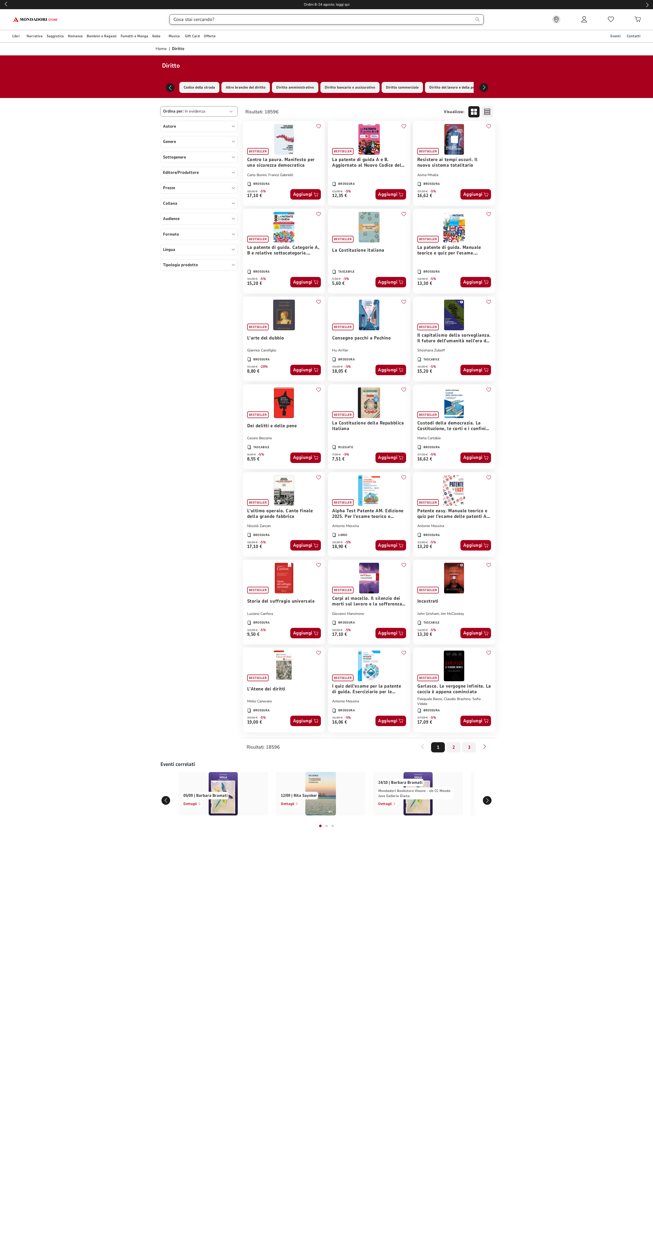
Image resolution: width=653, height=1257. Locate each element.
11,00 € (252, 366)
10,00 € (252, 630)
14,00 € (422, 278)
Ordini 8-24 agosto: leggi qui (326, 4)
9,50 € (253, 634)
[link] (556, 19)
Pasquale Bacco (429, 699)
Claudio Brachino (457, 699)
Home (162, 49)
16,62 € (424, 196)
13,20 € (424, 547)
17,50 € (422, 191)
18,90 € (339, 547)
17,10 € (254, 196)
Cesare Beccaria (259, 438)
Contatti (634, 36)
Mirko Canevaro (259, 701)
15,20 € (254, 283)
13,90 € (422, 542)
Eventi (615, 36)
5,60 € (338, 283)
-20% (264, 367)
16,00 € (252, 278)
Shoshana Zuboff (431, 350)
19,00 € (337, 366)
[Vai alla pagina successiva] (484, 746)
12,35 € (339, 196)
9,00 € (251, 454)
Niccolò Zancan (259, 525)
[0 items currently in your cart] (638, 19)
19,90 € (337, 542)
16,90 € (337, 717)
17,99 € (422, 717)
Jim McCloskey (452, 613)
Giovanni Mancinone (348, 613)
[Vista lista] (487, 111)
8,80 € (253, 371)
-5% (263, 191)
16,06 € (339, 722)
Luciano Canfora (260, 613)
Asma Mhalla (427, 175)
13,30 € (424, 283)
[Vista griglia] (474, 111)
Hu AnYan (340, 350)
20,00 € (252, 717)
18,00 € (252, 191)
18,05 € (339, 371)
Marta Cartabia (429, 438)
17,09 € (424, 722)
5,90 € (336, 278)
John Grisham (428, 613)
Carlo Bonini (257, 175)
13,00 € (337, 191)
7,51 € (338, 459)
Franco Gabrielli (280, 175)
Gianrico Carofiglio (261, 350)
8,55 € (253, 459)
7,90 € (336, 454)
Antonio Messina (345, 525)
